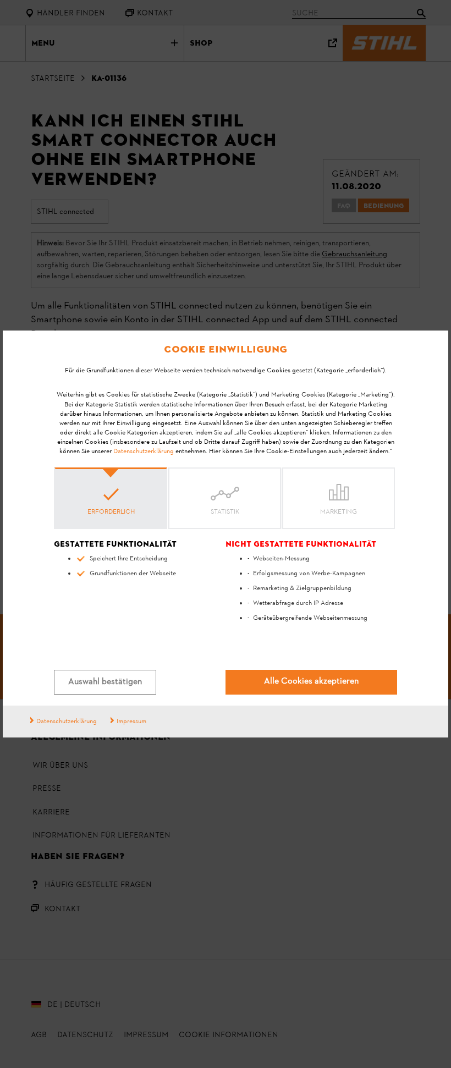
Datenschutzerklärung (143, 451)
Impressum (131, 721)
